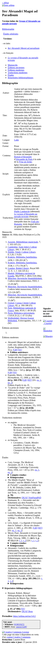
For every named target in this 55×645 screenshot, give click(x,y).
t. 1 (20, 540)
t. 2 (24, 540)
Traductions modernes (17, 72)
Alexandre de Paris (24, 159)
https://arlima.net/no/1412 (24, 616)
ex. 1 (39, 380)
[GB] (15, 350)
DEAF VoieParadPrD (31, 497)
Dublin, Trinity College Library (22, 252)
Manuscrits (12, 65)
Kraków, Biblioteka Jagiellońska (22, 257)
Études (11, 75)
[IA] (20, 350)
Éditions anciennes (16, 67)
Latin (16, 140)
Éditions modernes (16, 70)
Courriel (47, 323)
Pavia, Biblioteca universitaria (21, 313)
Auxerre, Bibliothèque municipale (23, 242)
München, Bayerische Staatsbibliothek (25, 278)
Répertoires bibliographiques (20, 77)
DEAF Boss (27, 611)
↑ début (5, 3)
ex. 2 (10, 382)
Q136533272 (19, 624)
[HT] (30, 380)
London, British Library (18, 268)
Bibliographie (8, 29)
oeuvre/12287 (21, 627)
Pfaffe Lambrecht (22, 211)
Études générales (10, 34)
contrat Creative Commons (18, 637)
